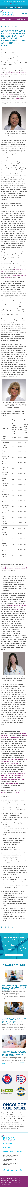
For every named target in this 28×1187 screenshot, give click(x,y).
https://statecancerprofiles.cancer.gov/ (13, 568)
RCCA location (11, 950)
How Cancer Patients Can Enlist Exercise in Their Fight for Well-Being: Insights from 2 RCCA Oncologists (14, 988)
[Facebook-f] (4, 1170)
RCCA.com (15, 792)
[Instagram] (21, 1170)
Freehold (18, 98)
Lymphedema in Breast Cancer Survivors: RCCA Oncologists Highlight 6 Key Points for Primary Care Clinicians (14, 1021)
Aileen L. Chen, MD (7, 94)
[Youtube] (12, 1170)
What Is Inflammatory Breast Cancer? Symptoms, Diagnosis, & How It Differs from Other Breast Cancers (14, 1053)
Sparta (17, 609)
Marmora (7, 277)
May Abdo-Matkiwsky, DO (17, 605)
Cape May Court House (19, 275)
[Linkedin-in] (17, 1170)
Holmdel (4, 100)
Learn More (14, 3)
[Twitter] (8, 1170)
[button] (23, 13)
